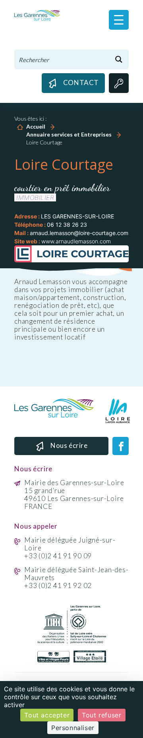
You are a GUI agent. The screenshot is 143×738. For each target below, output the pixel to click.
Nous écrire (69, 445)
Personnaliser (73, 728)
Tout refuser (101, 715)
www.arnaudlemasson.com (76, 241)
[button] (119, 20)
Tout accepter (47, 715)
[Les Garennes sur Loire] (37, 14)
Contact (81, 82)
